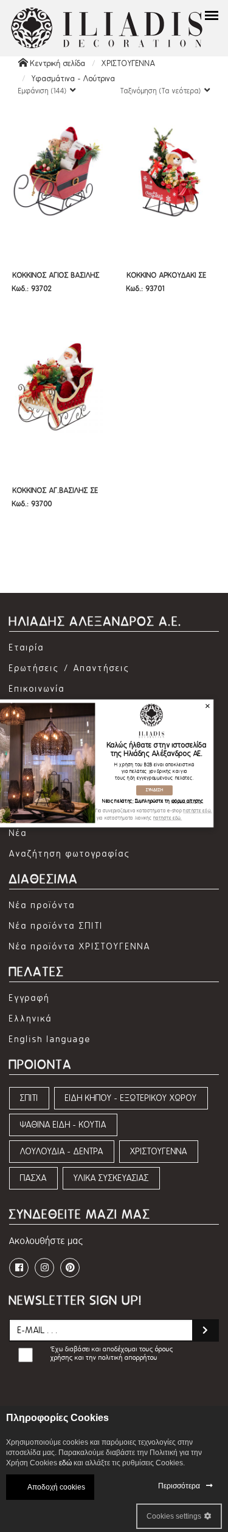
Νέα (18, 833)
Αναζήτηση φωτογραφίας (70, 854)
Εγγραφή (29, 998)
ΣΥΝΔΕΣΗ (153, 790)
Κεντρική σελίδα (57, 63)
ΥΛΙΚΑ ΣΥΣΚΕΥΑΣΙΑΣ (111, 1178)
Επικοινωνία (37, 689)
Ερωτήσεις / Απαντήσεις (69, 668)
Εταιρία (26, 648)
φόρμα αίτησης (187, 801)
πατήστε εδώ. (197, 811)
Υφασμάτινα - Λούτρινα (74, 78)
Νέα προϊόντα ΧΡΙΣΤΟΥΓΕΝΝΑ (80, 947)
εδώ (65, 1463)
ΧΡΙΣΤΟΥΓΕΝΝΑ (129, 63)
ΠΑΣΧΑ (33, 1178)
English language (50, 1039)
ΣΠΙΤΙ (29, 1098)
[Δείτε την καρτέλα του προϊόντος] (56, 170)
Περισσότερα (179, 1486)
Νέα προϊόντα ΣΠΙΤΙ (56, 926)
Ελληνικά (30, 1019)
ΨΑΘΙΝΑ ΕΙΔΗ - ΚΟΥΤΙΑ (63, 1125)
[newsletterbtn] (205, 1330)
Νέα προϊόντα (42, 905)
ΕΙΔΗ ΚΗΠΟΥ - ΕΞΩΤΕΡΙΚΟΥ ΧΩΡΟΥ (131, 1098)
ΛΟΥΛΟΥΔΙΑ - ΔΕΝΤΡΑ (61, 1151)
